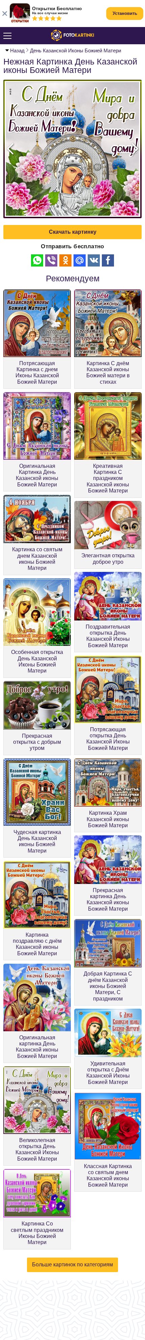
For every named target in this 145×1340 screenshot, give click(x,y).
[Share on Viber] (51, 260)
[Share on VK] (94, 260)
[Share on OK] (65, 260)
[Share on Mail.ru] (80, 260)
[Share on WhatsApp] (37, 260)
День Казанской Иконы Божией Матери (75, 50)
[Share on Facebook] (108, 260)
